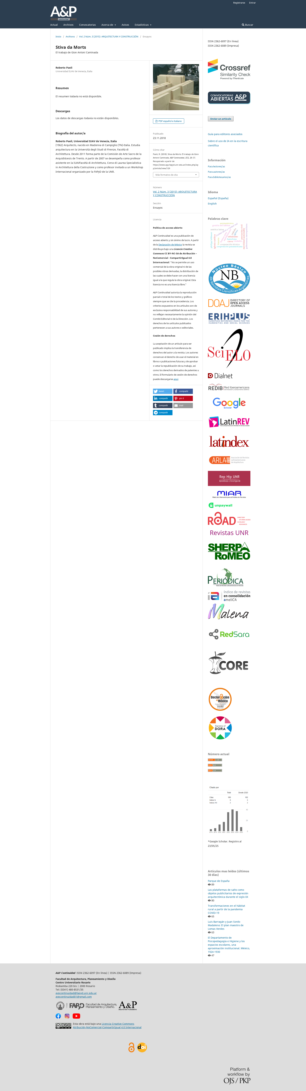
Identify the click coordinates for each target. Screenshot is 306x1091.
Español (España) (218, 198)
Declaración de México (170, 244)
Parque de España (219, 881)
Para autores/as (216, 171)
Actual (54, 24)
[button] (162, 391)
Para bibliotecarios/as (219, 177)
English (212, 203)
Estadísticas (142, 24)
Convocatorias (87, 24)
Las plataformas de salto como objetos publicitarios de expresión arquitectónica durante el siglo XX (228, 893)
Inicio (58, 36)
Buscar (248, 24)
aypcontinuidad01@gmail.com (74, 996)
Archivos (68, 24)
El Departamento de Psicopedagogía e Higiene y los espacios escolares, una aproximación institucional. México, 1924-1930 (229, 944)
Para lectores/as (216, 166)
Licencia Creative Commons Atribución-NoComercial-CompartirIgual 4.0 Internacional (107, 1025)
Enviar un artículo (220, 118)
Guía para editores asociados (225, 134)
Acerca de (107, 24)
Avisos (125, 24)
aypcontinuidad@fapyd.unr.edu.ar (76, 993)
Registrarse (239, 2)
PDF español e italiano (170, 121)
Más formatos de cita (166, 174)
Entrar (252, 2)
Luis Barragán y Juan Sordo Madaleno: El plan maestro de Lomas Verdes (225, 925)
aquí (176, 379)
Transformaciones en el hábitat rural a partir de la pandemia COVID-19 (226, 909)
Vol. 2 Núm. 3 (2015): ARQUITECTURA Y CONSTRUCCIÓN (108, 36)
